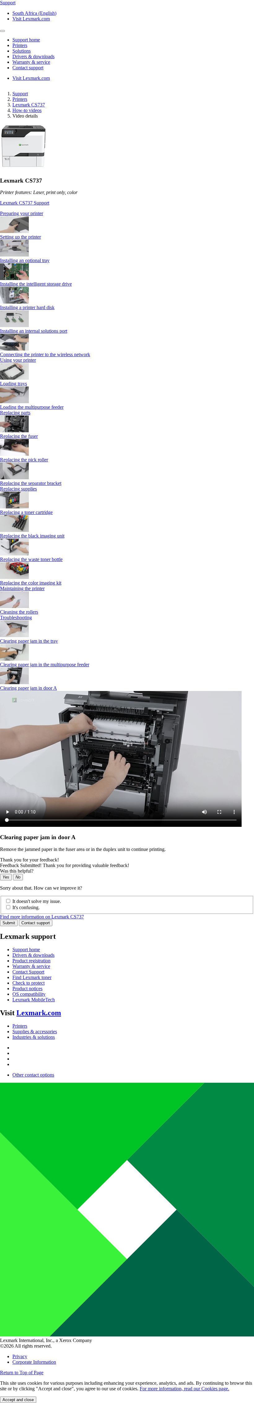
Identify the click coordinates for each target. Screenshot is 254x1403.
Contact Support (28, 971)
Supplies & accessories (34, 1031)
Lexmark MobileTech (33, 999)
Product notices (27, 988)
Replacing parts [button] (15, 412)
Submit (8, 923)
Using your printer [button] (18, 360)
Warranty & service (31, 966)
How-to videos (27, 110)
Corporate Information (34, 1362)
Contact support (35, 923)
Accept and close (18, 1399)
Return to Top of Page (21, 1372)
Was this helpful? (16, 871)
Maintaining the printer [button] (22, 588)
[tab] (127, 213)
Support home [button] (26, 39)
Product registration (31, 960)
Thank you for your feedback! (29, 859)
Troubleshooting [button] (16, 617)
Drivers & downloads (33, 955)
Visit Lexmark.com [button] (31, 18)
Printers (19, 99)
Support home (26, 949)
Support (20, 93)
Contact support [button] (27, 67)
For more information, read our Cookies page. (184, 1388)
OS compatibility (29, 994)
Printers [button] (19, 45)
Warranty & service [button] (31, 62)
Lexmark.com (38, 1013)
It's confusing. (26, 907)
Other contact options (33, 1074)
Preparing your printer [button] (21, 213)
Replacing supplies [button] (18, 488)
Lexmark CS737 (28, 104)
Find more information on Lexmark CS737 (42, 916)
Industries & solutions (33, 1037)
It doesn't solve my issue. (36, 901)
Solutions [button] (21, 51)
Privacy (19, 1356)
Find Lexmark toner (31, 977)
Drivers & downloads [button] (33, 56)
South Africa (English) (34, 13)
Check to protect (28, 983)
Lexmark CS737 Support (24, 202)
